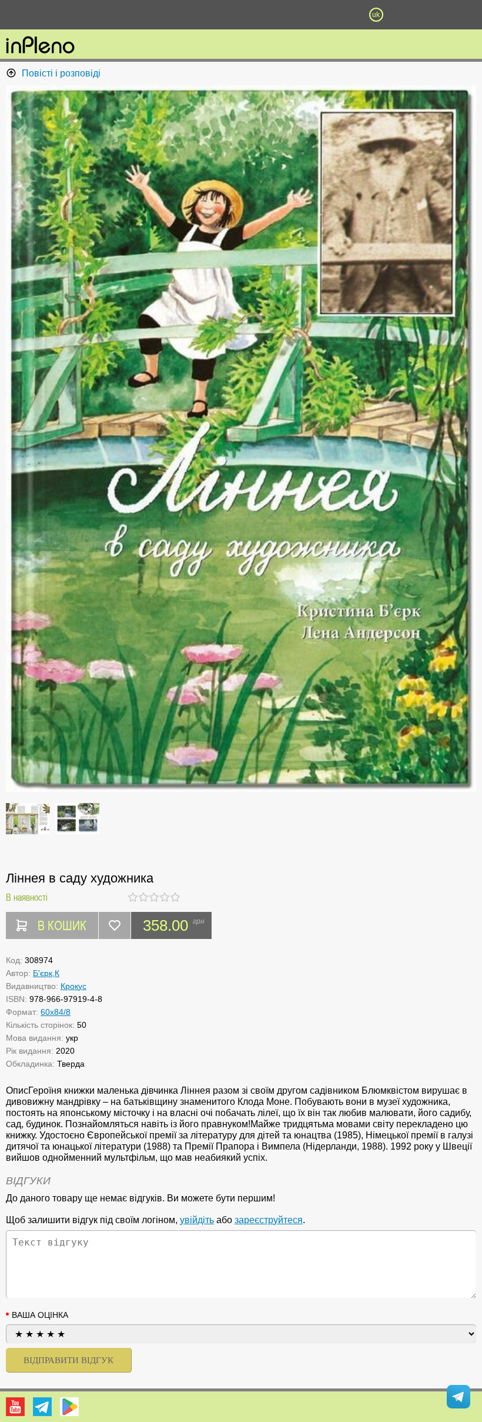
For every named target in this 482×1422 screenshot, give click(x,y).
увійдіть (197, 1220)
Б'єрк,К (46, 973)
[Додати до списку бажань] (114, 925)
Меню (106, 15)
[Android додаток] (69, 1406)
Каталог (36, 15)
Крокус (73, 986)
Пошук (173, 15)
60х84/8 (56, 1012)
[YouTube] (15, 1406)
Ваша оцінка (40, 1315)
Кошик (309, 15)
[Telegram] (42, 1406)
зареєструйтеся (269, 1220)
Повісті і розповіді (61, 73)
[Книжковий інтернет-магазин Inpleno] (40, 46)
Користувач (241, 15)
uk (376, 15)
